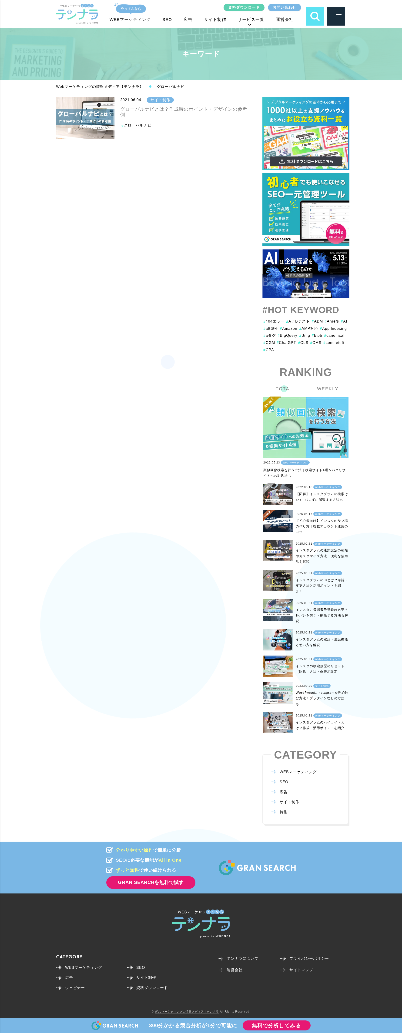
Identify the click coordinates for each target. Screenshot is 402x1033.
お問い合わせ (284, 7)
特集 (284, 812)
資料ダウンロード (244, 7)
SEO (167, 19)
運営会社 (285, 19)
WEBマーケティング (130, 19)
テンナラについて (242, 958)
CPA (268, 350)
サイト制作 (215, 19)
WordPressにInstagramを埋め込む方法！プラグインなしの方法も (322, 698)
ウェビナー (75, 988)
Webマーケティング (295, 462)
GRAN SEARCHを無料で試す (151, 882)
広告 (188, 19)
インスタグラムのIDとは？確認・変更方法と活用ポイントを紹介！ (322, 585)
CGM (269, 343)
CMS (316, 343)
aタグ (269, 335)
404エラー (274, 321)
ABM (317, 321)
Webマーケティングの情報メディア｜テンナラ (187, 1011)
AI (344, 321)
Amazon (288, 328)
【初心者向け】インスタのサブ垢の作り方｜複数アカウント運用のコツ (322, 526)
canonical (334, 335)
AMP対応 (308, 328)
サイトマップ (301, 970)
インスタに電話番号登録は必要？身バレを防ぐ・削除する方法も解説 (322, 615)
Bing (304, 335)
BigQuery (287, 335)
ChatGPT (286, 343)
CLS (303, 343)
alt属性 (270, 328)
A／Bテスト (298, 321)
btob (317, 335)
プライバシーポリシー (309, 958)
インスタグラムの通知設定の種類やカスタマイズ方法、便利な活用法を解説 (322, 555)
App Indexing (333, 328)
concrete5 (333, 343)
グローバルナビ (137, 125)
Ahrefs (332, 321)
